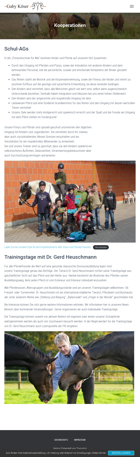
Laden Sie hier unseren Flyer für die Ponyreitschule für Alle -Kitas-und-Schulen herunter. (48, 247)
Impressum (79, 440)
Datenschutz (61, 440)
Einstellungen (121, 453)
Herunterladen (101, 247)
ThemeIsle (81, 448)
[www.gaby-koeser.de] (26, 6)
